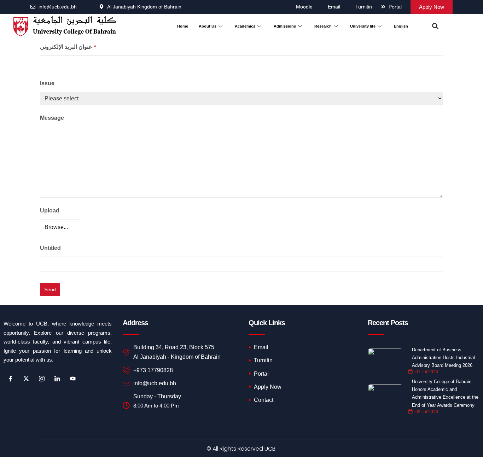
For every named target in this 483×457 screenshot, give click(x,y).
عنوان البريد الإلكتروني (68, 47)
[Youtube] (73, 379)
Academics (245, 26)
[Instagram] (41, 379)
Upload (49, 210)
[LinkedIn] (57, 379)
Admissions (285, 26)
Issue (47, 83)
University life (363, 26)
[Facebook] (10, 379)
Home (182, 26)
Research (323, 26)
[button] (435, 26)
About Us (207, 26)
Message (52, 118)
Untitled (50, 248)
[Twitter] (26, 379)
